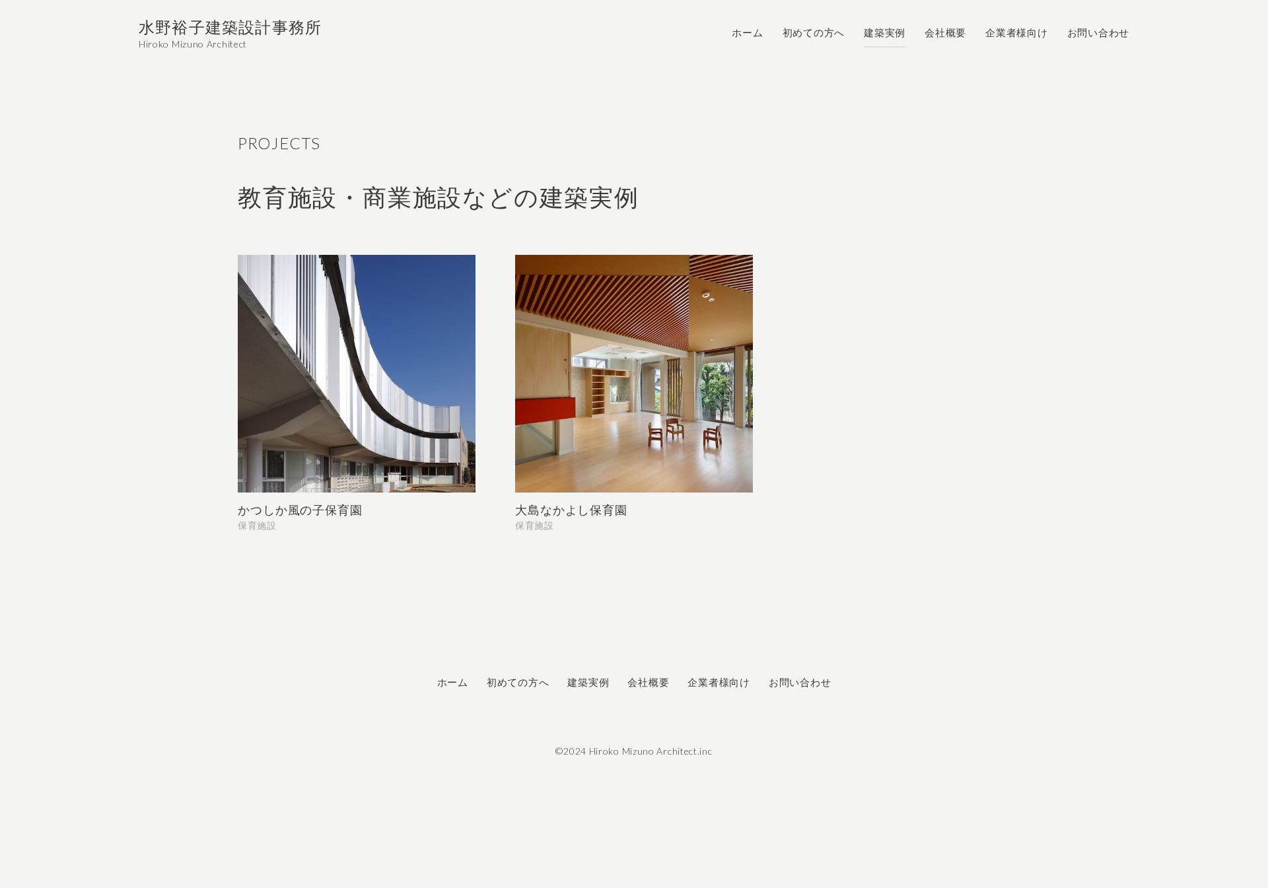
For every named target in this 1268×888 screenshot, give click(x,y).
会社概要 (945, 32)
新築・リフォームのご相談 (1145, 848)
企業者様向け (1016, 32)
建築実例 (884, 32)
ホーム (747, 32)
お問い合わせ (1098, 32)
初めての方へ (814, 32)
